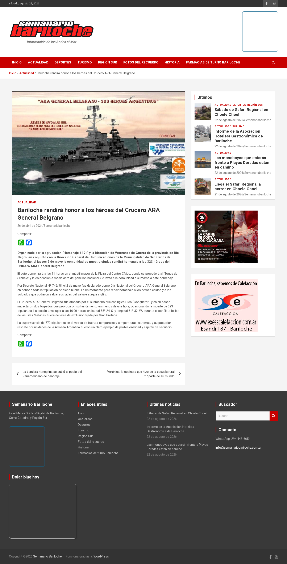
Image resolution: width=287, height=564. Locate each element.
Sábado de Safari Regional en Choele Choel (241, 112)
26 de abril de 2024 (29, 225)
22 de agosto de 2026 (229, 120)
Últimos (204, 97)
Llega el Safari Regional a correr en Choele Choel (238, 186)
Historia (172, 62)
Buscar (274, 416)
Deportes (63, 62)
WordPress (101, 556)
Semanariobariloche (57, 225)
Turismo (85, 62)
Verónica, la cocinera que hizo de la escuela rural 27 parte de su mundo (141, 374)
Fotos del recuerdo (140, 62)
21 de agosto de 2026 (229, 194)
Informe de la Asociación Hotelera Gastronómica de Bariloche (239, 136)
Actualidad (38, 62)
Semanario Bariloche (47, 556)
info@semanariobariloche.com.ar (239, 447)
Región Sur (107, 62)
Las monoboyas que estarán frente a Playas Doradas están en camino (242, 162)
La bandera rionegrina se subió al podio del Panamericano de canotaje (52, 374)
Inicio (17, 62)
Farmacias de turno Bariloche (213, 62)
